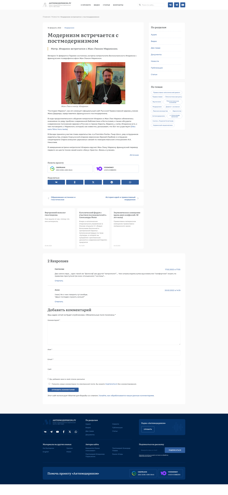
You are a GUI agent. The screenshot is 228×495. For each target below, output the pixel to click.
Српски (69, 448)
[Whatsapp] (75, 431)
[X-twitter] (69, 431)
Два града (155, 48)
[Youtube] (182, 4)
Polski (68, 452)
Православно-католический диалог (166, 92)
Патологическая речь (173, 97)
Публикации (157, 68)
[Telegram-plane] (176, 4)
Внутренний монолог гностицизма (55, 213)
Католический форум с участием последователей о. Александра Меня (93, 215)
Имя (50, 349)
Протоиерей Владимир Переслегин (95, 455)
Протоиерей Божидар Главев (121, 449)
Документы (156, 54)
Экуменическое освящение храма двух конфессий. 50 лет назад (127, 215)
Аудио (154, 34)
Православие (157, 97)
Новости (55, 17)
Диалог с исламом (173, 107)
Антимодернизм (158, 116)
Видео (97, 5)
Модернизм (69, 28)
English (46, 452)
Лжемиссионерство (160, 111)
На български (48, 448)
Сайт (49, 369)
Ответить (59, 281)
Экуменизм (156, 102)
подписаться (111, 384)
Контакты (118, 5)
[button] (56, 182)
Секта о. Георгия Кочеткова (163, 121)
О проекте (86, 5)
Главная (46, 17)
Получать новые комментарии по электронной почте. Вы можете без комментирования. (94, 384)
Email (50, 359)
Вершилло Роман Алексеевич (93, 449)
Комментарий (54, 320)
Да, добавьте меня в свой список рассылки (67, 379)
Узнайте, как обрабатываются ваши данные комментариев (126, 395)
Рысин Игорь (117, 454)
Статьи (106, 5)
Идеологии (177, 111)
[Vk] (170, 4)
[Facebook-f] (63, 431)
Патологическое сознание (172, 101)
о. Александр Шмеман (175, 116)
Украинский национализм (163, 125)
